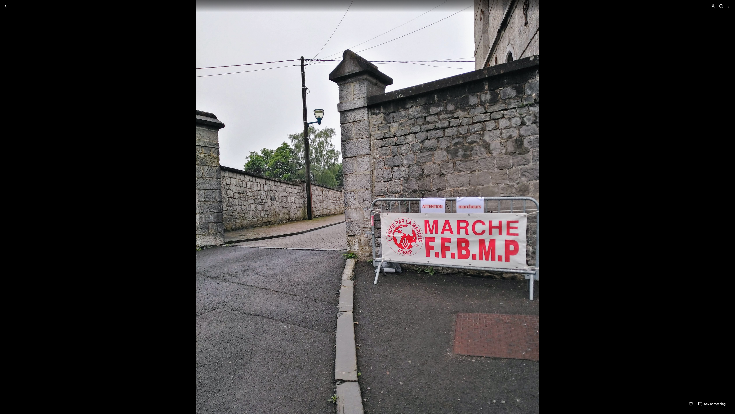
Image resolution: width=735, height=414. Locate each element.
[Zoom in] (713, 6)
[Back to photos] (6, 6)
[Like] (691, 404)
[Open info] (721, 6)
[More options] (729, 6)
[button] (10, 207)
